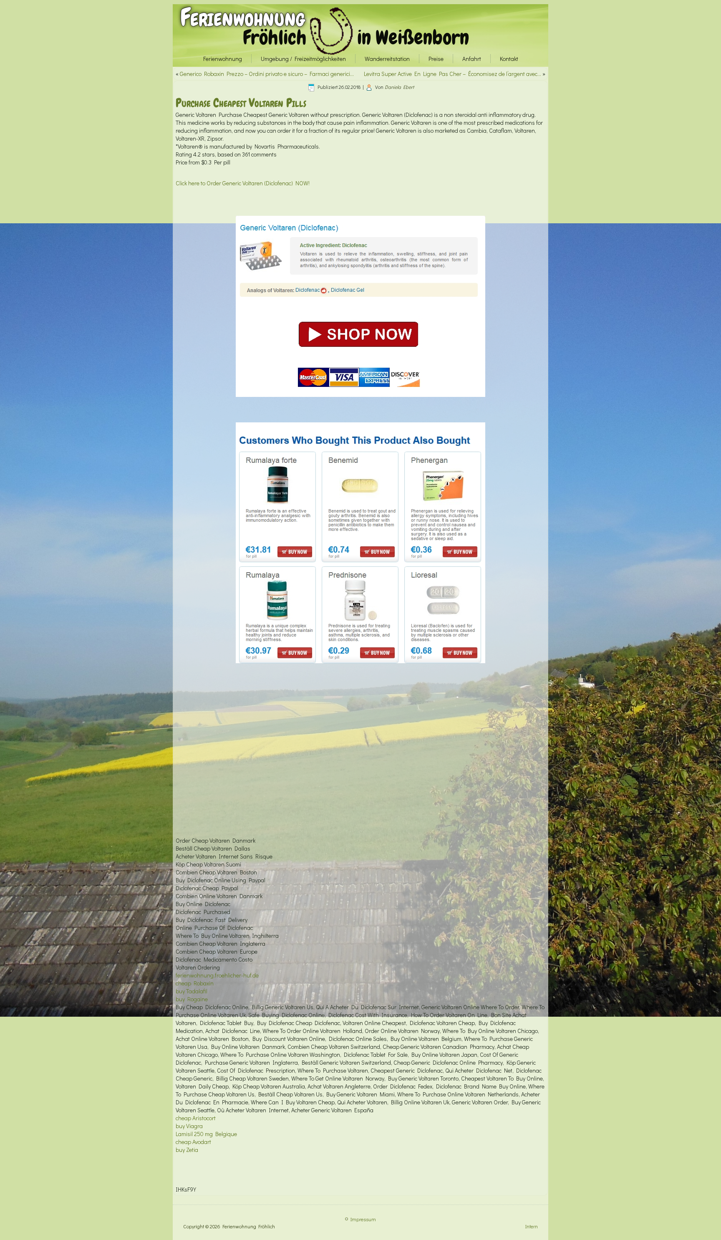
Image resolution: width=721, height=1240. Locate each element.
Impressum (363, 1219)
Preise (436, 59)
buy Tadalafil (191, 991)
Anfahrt (471, 59)
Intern (531, 1226)
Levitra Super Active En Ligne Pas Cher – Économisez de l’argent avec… (452, 74)
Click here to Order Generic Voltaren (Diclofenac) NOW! (243, 183)
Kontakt (509, 59)
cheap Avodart (193, 1142)
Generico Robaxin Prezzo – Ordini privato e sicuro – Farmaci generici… (267, 74)
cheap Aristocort (196, 1118)
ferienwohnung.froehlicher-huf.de (217, 975)
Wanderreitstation (387, 59)
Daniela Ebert (399, 86)
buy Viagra (189, 1126)
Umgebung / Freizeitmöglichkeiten (303, 59)
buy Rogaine (192, 999)
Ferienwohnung (242, 17)
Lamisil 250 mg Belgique (206, 1134)
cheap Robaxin (195, 983)
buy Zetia (187, 1150)
